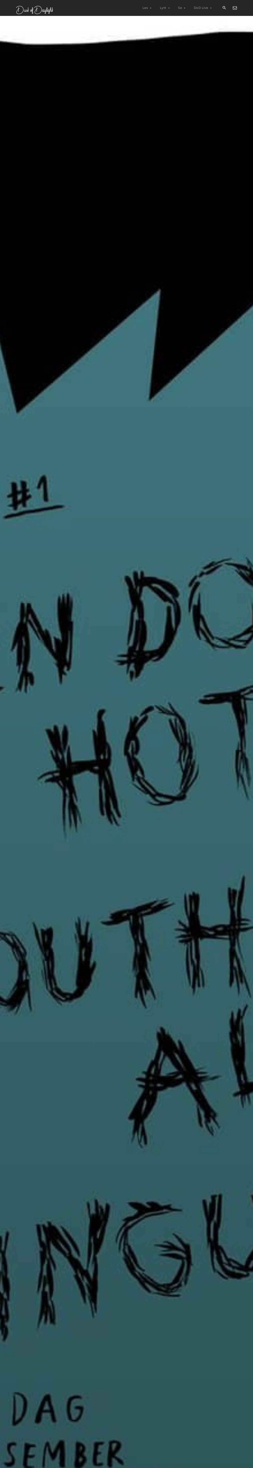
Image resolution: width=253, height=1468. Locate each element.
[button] (224, 8)
